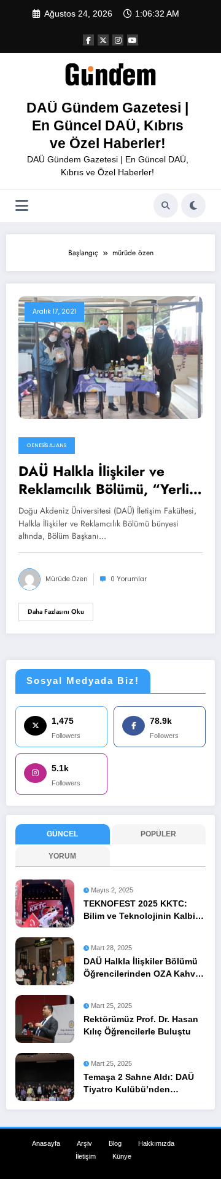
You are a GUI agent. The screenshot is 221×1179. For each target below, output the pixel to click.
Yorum (62, 856)
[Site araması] (165, 205)
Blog (115, 1143)
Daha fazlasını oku (56, 611)
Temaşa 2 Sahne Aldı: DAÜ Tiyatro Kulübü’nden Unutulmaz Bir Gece (138, 1085)
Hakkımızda (156, 1143)
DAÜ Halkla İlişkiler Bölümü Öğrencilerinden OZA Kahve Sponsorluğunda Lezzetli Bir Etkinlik (143, 969)
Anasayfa (46, 1143)
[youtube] (132, 40)
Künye (121, 1156)
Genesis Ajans (46, 445)
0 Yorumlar (128, 579)
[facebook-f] (88, 40)
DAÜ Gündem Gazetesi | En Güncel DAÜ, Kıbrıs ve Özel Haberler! (107, 126)
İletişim (86, 1156)
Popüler (158, 834)
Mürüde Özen (66, 579)
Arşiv (84, 1143)
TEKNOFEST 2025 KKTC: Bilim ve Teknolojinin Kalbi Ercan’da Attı (139, 911)
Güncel (62, 834)
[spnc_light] (193, 205)
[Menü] (22, 206)
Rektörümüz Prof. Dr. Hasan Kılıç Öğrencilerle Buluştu (140, 1025)
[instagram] (117, 40)
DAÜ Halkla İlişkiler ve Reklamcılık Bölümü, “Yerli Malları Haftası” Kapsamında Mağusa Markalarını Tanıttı (109, 480)
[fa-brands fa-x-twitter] (103, 40)
